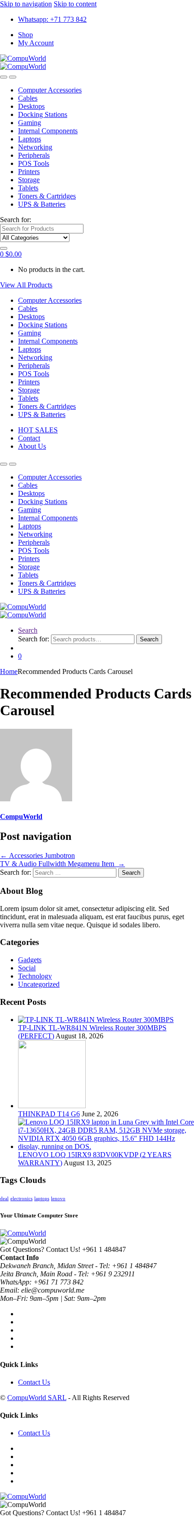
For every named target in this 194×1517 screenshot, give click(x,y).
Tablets (28, 188)
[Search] (3, 248)
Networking (35, 147)
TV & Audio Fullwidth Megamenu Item (62, 864)
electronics (21, 1198)
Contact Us (34, 1382)
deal (4, 1198)
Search (27, 630)
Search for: (15, 219)
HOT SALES (38, 430)
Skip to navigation (26, 4)
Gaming (29, 122)
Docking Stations (42, 114)
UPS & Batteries (41, 204)
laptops (41, 1198)
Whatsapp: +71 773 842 (52, 19)
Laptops (29, 139)
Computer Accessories (50, 90)
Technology (35, 976)
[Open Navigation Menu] (3, 77)
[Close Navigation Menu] (12, 77)
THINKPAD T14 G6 (49, 1114)
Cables (27, 98)
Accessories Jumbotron (37, 855)
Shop (25, 35)
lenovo (58, 1198)
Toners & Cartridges (47, 196)
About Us (32, 446)
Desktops (31, 106)
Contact (29, 438)
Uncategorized (39, 984)
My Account (36, 43)
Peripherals (34, 155)
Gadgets (30, 960)
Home (9, 671)
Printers (29, 171)
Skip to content (75, 4)
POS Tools (33, 163)
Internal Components (48, 131)
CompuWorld (21, 816)
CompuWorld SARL (36, 1397)
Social (27, 968)
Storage (29, 180)
